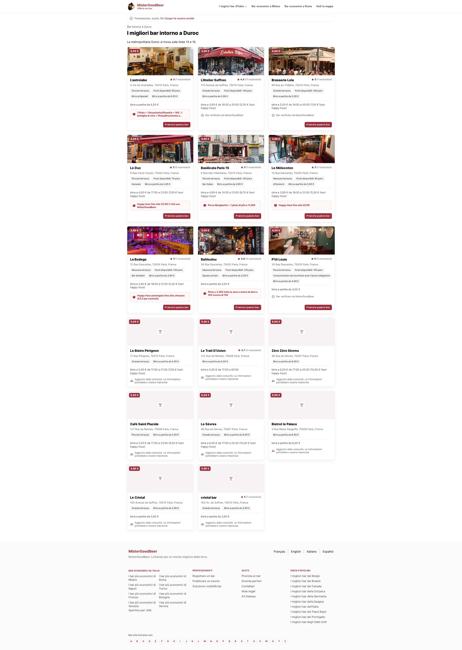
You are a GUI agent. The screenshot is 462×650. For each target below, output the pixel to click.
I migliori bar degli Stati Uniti (309, 622)
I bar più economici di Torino (172, 586)
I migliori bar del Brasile (306, 581)
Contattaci (248, 586)
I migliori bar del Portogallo (308, 617)
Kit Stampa (249, 596)
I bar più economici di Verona (172, 604)
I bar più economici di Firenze (142, 595)
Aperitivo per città (139, 610)
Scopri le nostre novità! (179, 18)
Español (328, 551)
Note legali (248, 591)
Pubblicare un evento (206, 581)
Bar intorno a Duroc (139, 27)
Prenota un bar (251, 576)
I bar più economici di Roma (172, 577)
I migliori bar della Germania (308, 596)
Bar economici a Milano (266, 6)
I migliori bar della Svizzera (308, 591)
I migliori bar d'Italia (231, 6)
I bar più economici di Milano (142, 577)
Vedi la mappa (324, 6)
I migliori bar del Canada (306, 586)
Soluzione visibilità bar (207, 586)
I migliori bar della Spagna (307, 601)
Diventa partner (252, 581)
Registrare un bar (204, 576)
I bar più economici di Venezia (142, 604)
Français (279, 551)
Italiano (312, 551)
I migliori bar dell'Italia (304, 606)
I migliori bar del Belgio (305, 576)
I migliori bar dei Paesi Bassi (308, 611)
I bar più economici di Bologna (172, 595)
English (296, 551)
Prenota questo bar (177, 124)
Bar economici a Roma (298, 6)
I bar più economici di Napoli (142, 586)
